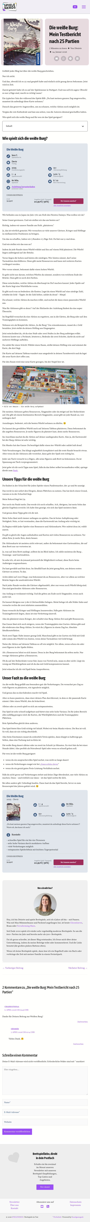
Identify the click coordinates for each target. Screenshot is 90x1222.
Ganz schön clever (49, 764)
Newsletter (14, 1202)
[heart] (14, 1158)
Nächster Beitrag (77, 968)
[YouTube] (75, 6)
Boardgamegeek (77, 1217)
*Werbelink (56, 1217)
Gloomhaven (76, 922)
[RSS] (47, 1206)
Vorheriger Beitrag (13, 968)
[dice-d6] (68, 48)
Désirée (15, 1029)
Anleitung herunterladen (23, 186)
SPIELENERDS (17, 1217)
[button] (56, 58)
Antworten (82, 1021)
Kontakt (14, 1208)
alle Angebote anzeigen (62, 205)
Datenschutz (75, 1202)
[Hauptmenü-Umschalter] (84, 7)
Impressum (75, 1205)
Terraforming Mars (26, 926)
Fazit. (15, 470)
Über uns (14, 1205)
